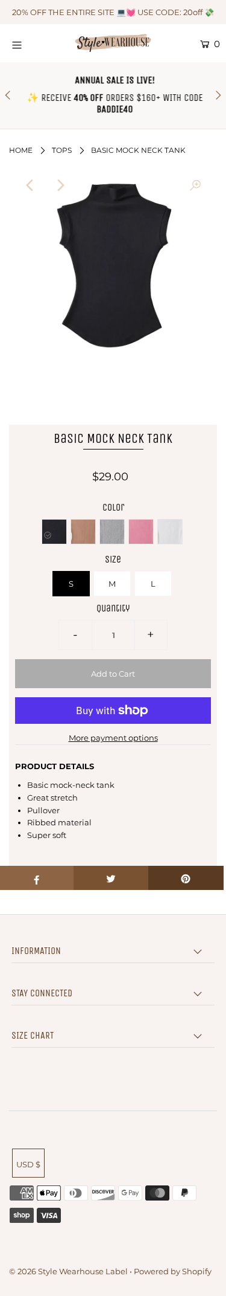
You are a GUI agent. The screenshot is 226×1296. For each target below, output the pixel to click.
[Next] (60, 185)
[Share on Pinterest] (186, 878)
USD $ (28, 1164)
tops (62, 150)
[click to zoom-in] (195, 185)
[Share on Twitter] (111, 878)
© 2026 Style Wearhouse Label (68, 1271)
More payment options (113, 738)
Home (21, 150)
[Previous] (30, 185)
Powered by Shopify (173, 1271)
